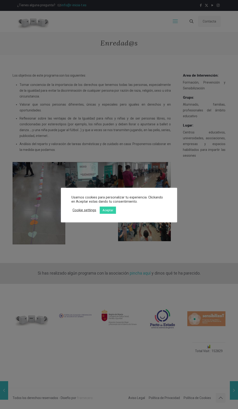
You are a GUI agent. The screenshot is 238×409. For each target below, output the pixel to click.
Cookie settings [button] (84, 210)
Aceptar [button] (107, 210)
